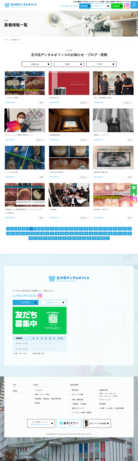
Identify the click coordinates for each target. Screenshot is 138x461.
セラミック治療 (77, 394)
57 (45, 238)
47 (101, 233)
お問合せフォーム (100, 6)
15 (71, 229)
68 (99, 238)
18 (86, 229)
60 (60, 238)
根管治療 (75, 390)
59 (55, 238)
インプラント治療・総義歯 (81, 412)
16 (76, 229)
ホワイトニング (105, 399)
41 (71, 233)
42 (76, 233)
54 (31, 238)
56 (40, 238)
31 (23, 233)
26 (125, 229)
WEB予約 (84, 6)
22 (105, 229)
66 (89, 238)
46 (96, 233)
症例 (67, 64)
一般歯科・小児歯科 (79, 404)
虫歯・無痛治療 (77, 399)
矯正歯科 (102, 404)
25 (120, 229)
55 (36, 238)
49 (110, 233)
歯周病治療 (103, 390)
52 (125, 233)
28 (8, 233)
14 (66, 229)
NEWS (15, 391)
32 (28, 233)
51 (120, 233)
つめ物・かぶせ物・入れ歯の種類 (111, 408)
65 (84, 238)
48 (105, 233)
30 (18, 233)
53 (130, 233)
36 (47, 233)
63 (74, 238)
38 (57, 233)
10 (47, 229)
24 (115, 229)
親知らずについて (78, 408)
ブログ (100, 64)
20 (96, 229)
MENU (134, 6)
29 (13, 233)
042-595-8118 (71, 5)
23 (110, 229)
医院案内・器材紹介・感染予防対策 (48, 399)
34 (37, 233)
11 (52, 229)
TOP (5, 40)
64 (79, 238)
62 (70, 238)
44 (86, 233)
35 (42, 233)
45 (91, 233)
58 (50, 238)
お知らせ (35, 64)
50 (115, 233)
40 (67, 233)
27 (130, 229)
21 (100, 229)
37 (52, 233)
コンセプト (39, 390)
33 (33, 233)
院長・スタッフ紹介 (42, 394)
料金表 (37, 403)
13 (62, 229)
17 (81, 229)
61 (65, 238)
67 (94, 238)
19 (91, 229)
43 (81, 233)
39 (62, 233)
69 (103, 238)
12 (57, 229)
